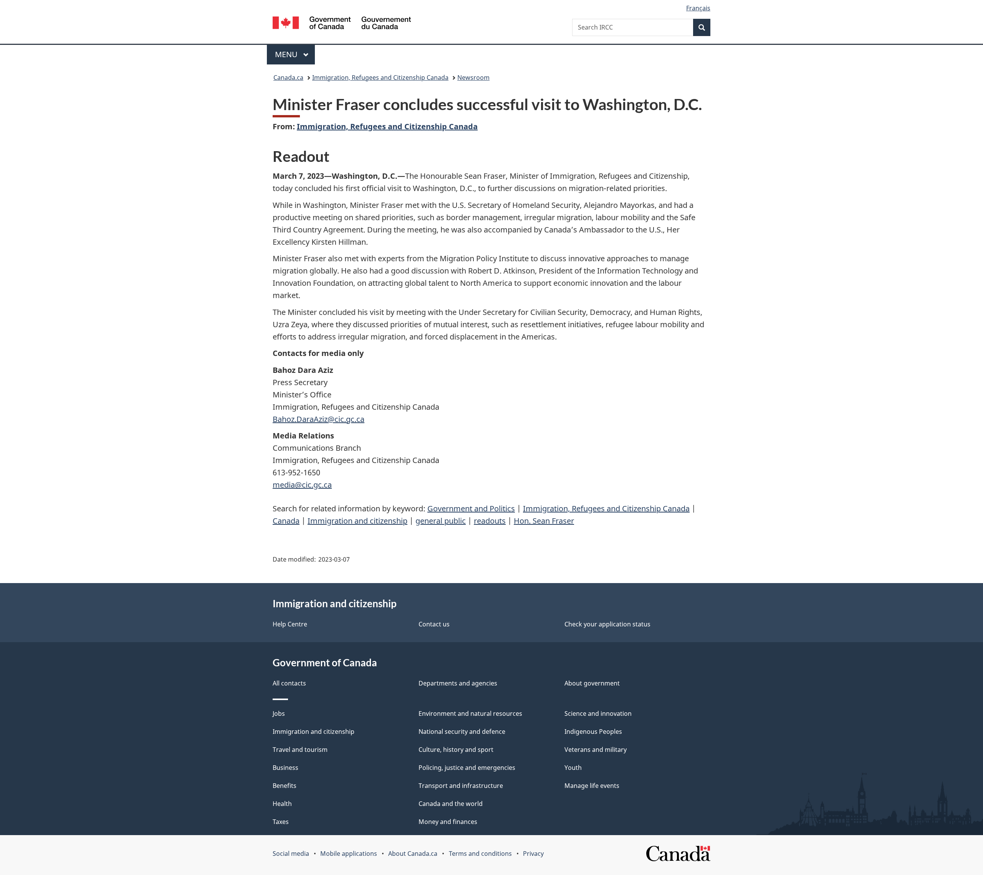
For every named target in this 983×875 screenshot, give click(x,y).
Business (285, 767)
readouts (490, 521)
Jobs (279, 713)
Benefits (284, 785)
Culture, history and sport (456, 749)
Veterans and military (595, 749)
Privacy (533, 853)
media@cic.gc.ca (302, 485)
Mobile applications (348, 853)
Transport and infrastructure (461, 785)
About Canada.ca (412, 853)
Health (282, 803)
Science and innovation (598, 713)
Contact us (434, 624)
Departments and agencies (458, 683)
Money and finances (448, 821)
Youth (573, 767)
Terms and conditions (480, 853)
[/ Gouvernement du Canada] (342, 23)
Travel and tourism (300, 749)
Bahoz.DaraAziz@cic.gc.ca (318, 419)
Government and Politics (471, 508)
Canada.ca (288, 77)
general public (440, 521)
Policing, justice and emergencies (467, 767)
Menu (287, 54)
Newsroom (473, 77)
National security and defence (462, 731)
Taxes (281, 821)
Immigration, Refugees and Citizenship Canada (380, 77)
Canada (286, 521)
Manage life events (591, 785)
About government (592, 683)
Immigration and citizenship (357, 521)
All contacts (289, 683)
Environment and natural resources (470, 713)
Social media (291, 853)
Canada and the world (451, 803)
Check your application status (607, 624)
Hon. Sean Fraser (544, 521)
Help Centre (290, 624)
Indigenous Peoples (593, 731)
